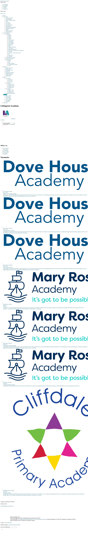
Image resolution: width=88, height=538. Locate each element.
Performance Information (11, 27)
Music (9, 45)
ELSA (9, 60)
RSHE (9, 38)
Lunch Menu (8, 98)
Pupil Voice (10, 55)
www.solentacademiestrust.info (39, 519)
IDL (9, 62)
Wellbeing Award (9, 30)
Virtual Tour (8, 76)
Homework (8, 69)
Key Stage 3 (8, 83)
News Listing (8, 99)
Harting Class (11, 86)
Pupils (4, 77)
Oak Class (10, 81)
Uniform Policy (9, 74)
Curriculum (5, 4)
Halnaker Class (11, 85)
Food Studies (11, 42)
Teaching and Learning (10, 57)
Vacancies (8, 101)
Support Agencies (9, 73)
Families (5, 7)
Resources (8, 71)
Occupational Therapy (12, 64)
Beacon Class (11, 84)
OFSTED (5, 6)
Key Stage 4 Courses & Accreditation (16, 50)
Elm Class (10, 80)
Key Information (9, 24)
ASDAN (10, 51)
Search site (3, 527)
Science (9, 37)
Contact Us (5, 9)
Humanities (10, 44)
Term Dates (8, 96)
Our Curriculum (6, 33)
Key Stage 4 (8, 88)
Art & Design (11, 40)
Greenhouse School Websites (14, 524)
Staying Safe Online (10, 72)
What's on (5, 94)
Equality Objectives (10, 28)
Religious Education (12, 49)
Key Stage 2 (8, 78)
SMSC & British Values (10, 20)
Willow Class (11, 87)
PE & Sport (10, 48)
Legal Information (8, 522)
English (9, 35)
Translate (12, 124)
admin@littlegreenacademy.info (7, 506)
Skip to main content (5, 1)
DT (9, 54)
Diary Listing (8, 95)
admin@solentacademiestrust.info (26, 519)
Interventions (8, 59)
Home (4, 15)
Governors (8, 22)
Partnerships (8, 26)
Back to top (3, 13)
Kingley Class (11, 92)
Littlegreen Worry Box (10, 93)
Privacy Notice (9, 31)
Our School (5, 16)
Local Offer (8, 23)
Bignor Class (11, 90)
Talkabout (10, 56)
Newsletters (5, 5)
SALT (9, 65)
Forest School (11, 43)
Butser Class (10, 91)
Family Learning (9, 67)
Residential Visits (9, 70)
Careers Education (9, 58)
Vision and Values (9, 18)
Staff (7, 21)
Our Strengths (8, 19)
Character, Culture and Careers (14, 52)
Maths (9, 36)
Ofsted (7, 29)
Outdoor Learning (12, 47)
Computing (10, 41)
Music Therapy (11, 63)
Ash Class (10, 79)
